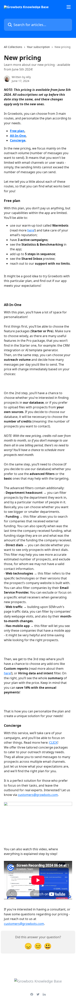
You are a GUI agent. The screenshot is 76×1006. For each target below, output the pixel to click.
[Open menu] (68, 7)
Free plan (17, 131)
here (30, 230)
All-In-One (18, 136)
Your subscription (38, 47)
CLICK (53, 742)
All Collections (13, 47)
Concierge (17, 140)
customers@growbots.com (38, 795)
